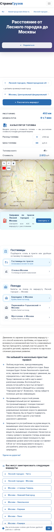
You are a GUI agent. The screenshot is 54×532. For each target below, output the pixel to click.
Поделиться (28, 45)
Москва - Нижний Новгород (21, 495)
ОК (49, 528)
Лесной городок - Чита (19, 474)
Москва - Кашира (16, 523)
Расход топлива (10, 137)
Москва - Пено (15, 516)
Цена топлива (9, 143)
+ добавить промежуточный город (17, 88)
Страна (11, 3)
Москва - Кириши (16, 509)
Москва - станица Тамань (20, 488)
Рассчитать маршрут (28, 102)
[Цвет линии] (4, 168)
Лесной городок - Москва (20, 481)
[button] (27, 271)
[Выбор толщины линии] (9, 168)
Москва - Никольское (18, 502)
